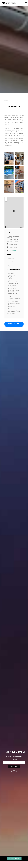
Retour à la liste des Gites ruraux (12, 324)
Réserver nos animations (14, 858)
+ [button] (6, 198)
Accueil (6, 99)
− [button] (6, 200)
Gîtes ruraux (12, 99)
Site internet (12, 250)
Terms (21, 227)
